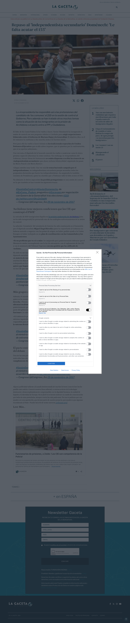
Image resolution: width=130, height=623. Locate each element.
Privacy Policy (76, 370)
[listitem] (65, 285)
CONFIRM (51, 363)
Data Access (65, 370)
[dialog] (65, 311)
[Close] (98, 253)
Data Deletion (54, 370)
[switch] (88, 289)
